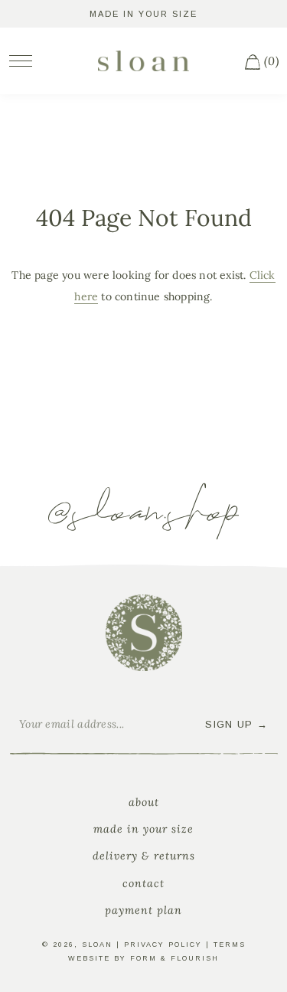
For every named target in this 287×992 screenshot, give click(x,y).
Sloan (97, 944)
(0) (269, 61)
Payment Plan (143, 910)
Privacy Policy (163, 944)
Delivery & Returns (144, 856)
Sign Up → (236, 724)
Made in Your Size (143, 829)
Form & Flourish (174, 958)
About (144, 802)
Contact (143, 883)
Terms (230, 944)
